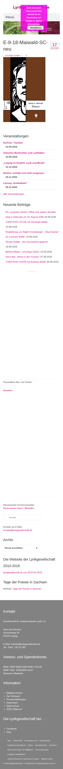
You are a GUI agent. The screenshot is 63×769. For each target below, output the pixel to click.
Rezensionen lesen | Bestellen (18, 508)
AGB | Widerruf (14, 709)
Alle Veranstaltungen (13, 194)
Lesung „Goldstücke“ (15, 183)
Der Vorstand (13, 696)
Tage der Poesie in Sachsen (27, 588)
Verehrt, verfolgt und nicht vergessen (23, 173)
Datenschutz (12, 706)
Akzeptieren (35, 27)
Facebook (11, 728)
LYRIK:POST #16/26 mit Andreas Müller (26, 262)
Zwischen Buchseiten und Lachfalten (24, 152)
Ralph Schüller (14, 55)
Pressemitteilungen (16, 699)
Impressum (12, 702)
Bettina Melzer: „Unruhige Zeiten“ (23, 251)
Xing (8, 732)
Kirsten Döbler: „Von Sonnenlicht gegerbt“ (27, 241)
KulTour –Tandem (13, 142)
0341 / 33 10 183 (17, 647)
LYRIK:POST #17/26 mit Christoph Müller (27, 222)
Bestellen (8, 390)
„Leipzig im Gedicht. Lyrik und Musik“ (24, 163)
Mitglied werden (14, 693)
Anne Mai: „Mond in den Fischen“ (23, 256)
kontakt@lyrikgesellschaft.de (17, 530)
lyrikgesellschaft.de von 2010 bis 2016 (22, 572)
